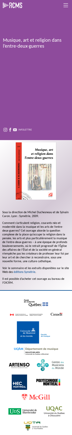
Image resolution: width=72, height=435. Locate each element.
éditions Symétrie (24, 272)
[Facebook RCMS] (10, 130)
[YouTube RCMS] (15, 130)
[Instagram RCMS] (5, 130)
